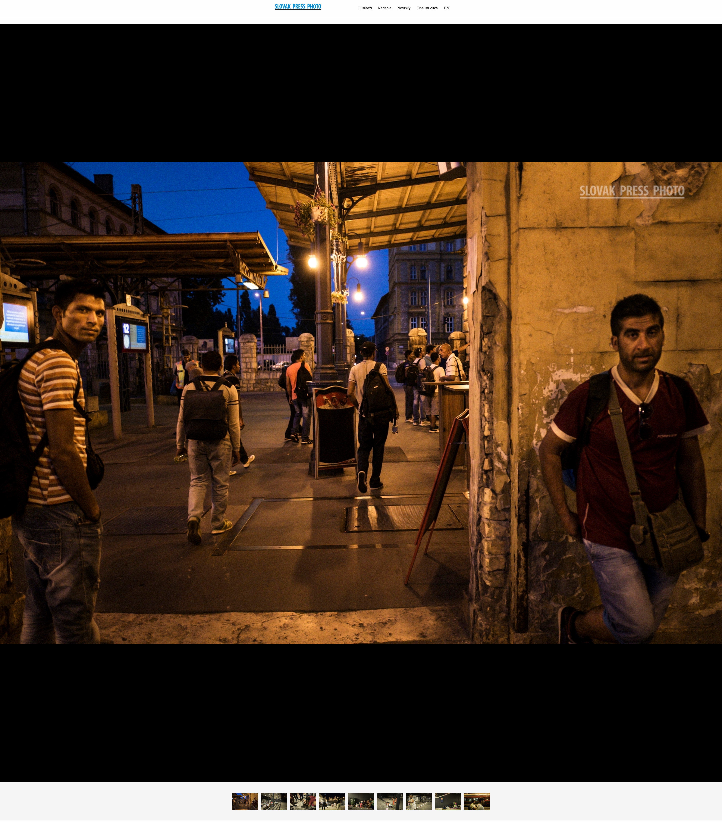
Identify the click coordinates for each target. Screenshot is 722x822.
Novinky (404, 7)
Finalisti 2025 (427, 7)
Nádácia (384, 7)
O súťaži (365, 7)
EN (446, 7)
